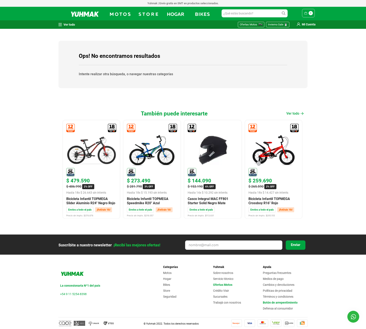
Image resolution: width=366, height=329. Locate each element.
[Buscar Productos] (284, 13)
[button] (353, 317)
